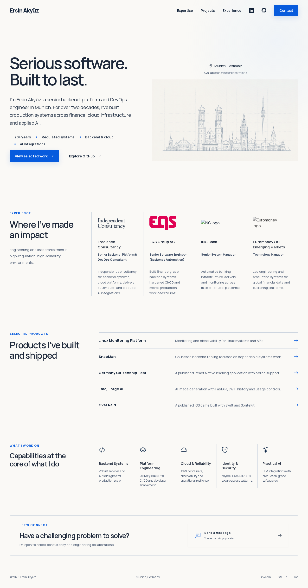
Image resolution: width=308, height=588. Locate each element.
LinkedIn (265, 577)
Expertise (185, 10)
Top (296, 577)
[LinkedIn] (251, 10)
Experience (232, 10)
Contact (286, 10)
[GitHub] (264, 10)
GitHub (282, 577)
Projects (208, 10)
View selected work (31, 156)
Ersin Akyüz (24, 10)
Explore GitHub (82, 156)
